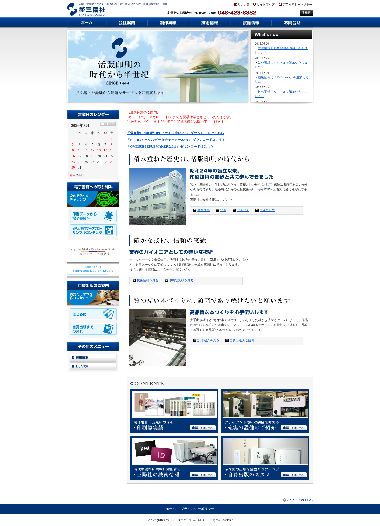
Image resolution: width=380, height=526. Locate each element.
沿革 (223, 210)
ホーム (171, 509)
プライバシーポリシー (197, 509)
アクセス (243, 210)
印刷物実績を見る (181, 280)
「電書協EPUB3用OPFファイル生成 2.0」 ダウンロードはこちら (175, 133)
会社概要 (203, 210)
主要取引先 (267, 210)
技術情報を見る (147, 280)
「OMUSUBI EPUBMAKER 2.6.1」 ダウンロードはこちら (170, 146)
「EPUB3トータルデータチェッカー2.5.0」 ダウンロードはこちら (176, 140)
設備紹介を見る (208, 340)
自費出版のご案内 (242, 340)
